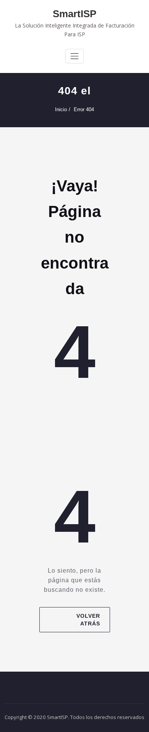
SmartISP (74, 13)
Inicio (61, 109)
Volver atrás (88, 620)
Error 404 (84, 109)
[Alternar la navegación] (74, 56)
